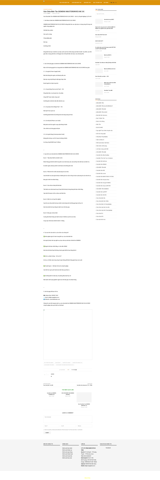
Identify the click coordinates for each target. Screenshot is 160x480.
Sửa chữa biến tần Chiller (102, 201)
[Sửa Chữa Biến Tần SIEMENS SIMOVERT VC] (84, 397)
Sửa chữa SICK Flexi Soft (101, 34)
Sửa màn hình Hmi (100, 219)
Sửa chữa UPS (99, 216)
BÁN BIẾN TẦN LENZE (101, 112)
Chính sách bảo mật (67, 458)
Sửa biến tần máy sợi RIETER (103, 185)
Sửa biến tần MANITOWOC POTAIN (105, 176)
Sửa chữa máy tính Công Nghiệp (104, 210)
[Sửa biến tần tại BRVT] (99, 21)
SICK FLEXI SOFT (99, 41)
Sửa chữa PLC (99, 213)
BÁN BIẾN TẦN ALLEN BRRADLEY (104, 106)
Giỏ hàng (106, 2)
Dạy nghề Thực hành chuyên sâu (104, 130)
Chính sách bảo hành (67, 448)
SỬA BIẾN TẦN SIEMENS (47, 9)
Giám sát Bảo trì (100, 139)
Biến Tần (98, 124)
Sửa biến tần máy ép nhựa (102, 179)
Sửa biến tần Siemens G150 (77, 362)
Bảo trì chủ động (100, 121)
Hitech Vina (87, 478)
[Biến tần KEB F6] (99, 56)
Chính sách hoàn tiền (67, 456)
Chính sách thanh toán (67, 454)
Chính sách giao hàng (67, 452)
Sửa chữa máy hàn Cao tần (103, 207)
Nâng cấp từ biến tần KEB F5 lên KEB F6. (110, 83)
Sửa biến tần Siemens (66, 362)
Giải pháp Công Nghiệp (102, 136)
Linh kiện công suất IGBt (102, 149)
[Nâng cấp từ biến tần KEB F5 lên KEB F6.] (99, 84)
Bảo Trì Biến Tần (97, 2)
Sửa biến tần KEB (100, 170)
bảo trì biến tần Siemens (48, 362)
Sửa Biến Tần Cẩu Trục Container (104, 158)
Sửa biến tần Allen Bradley (102, 155)
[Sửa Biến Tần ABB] (99, 92)
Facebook (108, 448)
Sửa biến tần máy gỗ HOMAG (103, 182)
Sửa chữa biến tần (64, 2)
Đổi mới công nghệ (101, 133)
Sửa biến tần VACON (101, 195)
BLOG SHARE (99, 127)
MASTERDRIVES (57, 362)
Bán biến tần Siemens (101, 115)
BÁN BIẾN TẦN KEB (101, 109)
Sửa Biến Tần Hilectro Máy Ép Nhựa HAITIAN (105, 62)
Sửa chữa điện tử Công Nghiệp (103, 204)
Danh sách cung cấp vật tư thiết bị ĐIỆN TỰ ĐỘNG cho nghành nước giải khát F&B (105, 27)
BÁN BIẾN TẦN (87, 2)
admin (49, 13)
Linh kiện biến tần (76, 2)
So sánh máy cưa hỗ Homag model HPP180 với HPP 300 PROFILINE (105, 48)
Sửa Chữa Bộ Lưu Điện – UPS (102, 76)
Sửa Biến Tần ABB (108, 90)
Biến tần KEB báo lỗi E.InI (109, 68)
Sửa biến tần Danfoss (101, 161)
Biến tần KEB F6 (107, 55)
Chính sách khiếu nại (67, 450)
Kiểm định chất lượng (101, 145)
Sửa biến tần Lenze (101, 173)
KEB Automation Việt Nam (102, 142)
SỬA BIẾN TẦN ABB (101, 152)
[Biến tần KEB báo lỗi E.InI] (99, 70)
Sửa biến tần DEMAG (101, 164)
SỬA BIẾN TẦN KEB (101, 167)
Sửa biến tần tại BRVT (109, 19)
